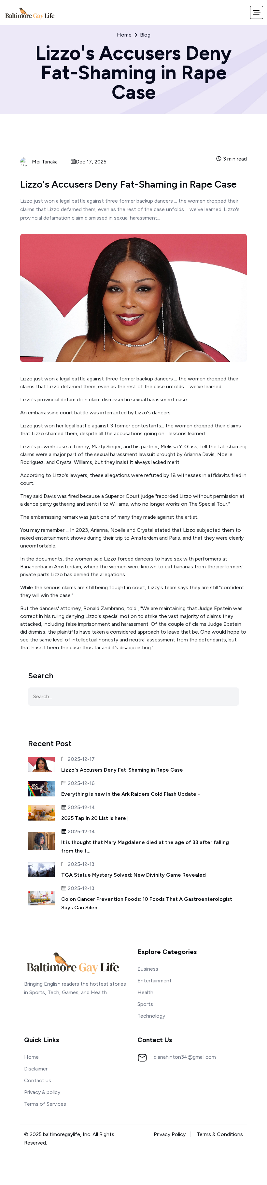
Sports (145, 1004)
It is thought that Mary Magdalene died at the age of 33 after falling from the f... (145, 846)
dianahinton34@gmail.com (185, 1057)
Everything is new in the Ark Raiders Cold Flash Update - (130, 794)
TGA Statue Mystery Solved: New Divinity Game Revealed (133, 875)
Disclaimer (36, 1069)
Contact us (37, 1080)
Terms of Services (45, 1104)
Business (147, 969)
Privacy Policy (170, 1134)
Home (124, 35)
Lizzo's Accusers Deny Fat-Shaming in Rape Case (122, 770)
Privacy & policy (42, 1092)
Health (145, 992)
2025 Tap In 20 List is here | (95, 818)
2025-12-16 (80, 783)
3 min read (234, 159)
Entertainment (154, 980)
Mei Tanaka (45, 161)
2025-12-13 (80, 864)
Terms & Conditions (220, 1134)
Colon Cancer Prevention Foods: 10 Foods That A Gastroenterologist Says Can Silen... (146, 903)
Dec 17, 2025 (91, 162)
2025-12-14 (80, 807)
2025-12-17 (80, 759)
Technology (151, 1016)
